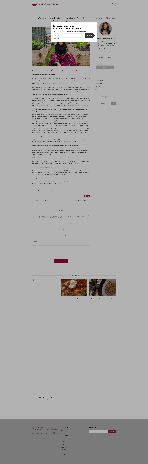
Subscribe (90, 35)
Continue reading (57, 38)
